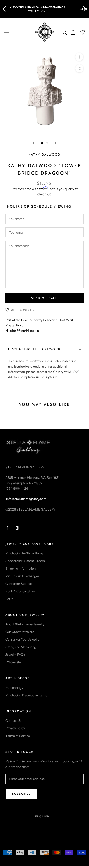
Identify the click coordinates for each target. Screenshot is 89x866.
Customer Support (18, 584)
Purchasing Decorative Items (26, 695)
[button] (4, 9)
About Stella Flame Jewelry (24, 624)
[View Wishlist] (80, 32)
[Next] (55, 143)
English (42, 816)
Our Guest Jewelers (19, 632)
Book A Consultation (20, 591)
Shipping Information (20, 568)
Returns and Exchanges (22, 576)
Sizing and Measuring (20, 647)
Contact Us (13, 721)
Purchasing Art (16, 688)
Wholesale (13, 662)
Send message (44, 298)
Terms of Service (17, 736)
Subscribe (21, 793)
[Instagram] (17, 527)
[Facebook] (7, 527)
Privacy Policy (15, 728)
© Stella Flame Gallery (44, 826)
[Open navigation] (6, 32)
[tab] (44, 349)
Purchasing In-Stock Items (24, 553)
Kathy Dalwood (44, 154)
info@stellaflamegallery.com (26, 499)
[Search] (65, 32)
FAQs (9, 599)
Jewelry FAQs (15, 654)
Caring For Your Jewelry (22, 639)
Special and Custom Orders (25, 561)
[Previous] (33, 143)
